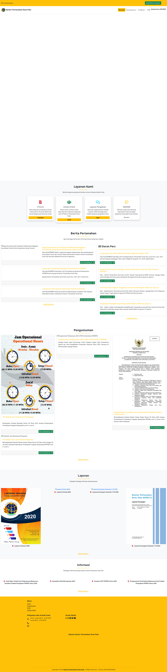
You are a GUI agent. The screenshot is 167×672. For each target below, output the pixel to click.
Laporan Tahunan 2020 (22, 546)
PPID (148, 10)
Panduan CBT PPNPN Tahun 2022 (105, 581)
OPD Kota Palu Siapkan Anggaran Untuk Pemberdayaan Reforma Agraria (129, 287)
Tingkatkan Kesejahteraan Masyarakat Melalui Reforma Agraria (125, 303)
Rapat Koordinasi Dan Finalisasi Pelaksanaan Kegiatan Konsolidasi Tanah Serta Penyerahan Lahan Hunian (63, 248)
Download (40, 217)
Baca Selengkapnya (86, 262)
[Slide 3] (86, 178)
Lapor (98, 217)
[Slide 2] (83, 178)
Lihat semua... (48, 304)
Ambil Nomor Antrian (153, 3)
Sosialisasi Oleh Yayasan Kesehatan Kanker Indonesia (63, 289)
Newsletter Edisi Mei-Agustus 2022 (63, 581)
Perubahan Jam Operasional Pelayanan (18, 417)
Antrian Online (31, 610)
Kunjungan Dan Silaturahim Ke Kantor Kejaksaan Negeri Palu (124, 253)
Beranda (122, 10)
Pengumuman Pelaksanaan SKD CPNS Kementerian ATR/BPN (82, 339)
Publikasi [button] (141, 10)
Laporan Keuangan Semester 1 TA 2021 (147, 546)
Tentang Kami (31, 606)
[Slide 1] (80, 178)
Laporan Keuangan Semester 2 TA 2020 (105, 492)
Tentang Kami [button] (131, 10)
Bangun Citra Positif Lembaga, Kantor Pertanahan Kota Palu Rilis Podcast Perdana (129, 270)
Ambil (69, 220)
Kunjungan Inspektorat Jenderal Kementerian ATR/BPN (64, 268)
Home (29, 604)
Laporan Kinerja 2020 (63, 492)
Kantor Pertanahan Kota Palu (18, 10)
